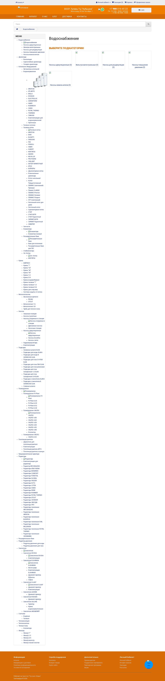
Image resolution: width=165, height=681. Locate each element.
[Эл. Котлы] (32, 256)
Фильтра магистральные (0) (87, 65)
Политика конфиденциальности (25, 665)
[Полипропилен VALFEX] (36, 414)
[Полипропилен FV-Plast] (36, 397)
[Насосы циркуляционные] (36, 334)
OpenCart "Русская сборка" (31, 676)
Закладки (123, 665)
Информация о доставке (22, 663)
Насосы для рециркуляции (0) (113, 66)
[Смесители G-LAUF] (35, 584)
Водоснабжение (29, 29)
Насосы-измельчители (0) (60, 85)
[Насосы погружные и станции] (36, 322)
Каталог (16, 660)
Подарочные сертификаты (93, 663)
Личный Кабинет (125, 660)
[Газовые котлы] (34, 130)
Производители (89, 660)
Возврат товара (54, 663)
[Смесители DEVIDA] (35, 555)
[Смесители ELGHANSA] (36, 564)
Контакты (52, 660)
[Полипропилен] (29, 391)
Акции (86, 667)
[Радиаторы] (28, 459)
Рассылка (123, 667)
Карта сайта (53, 665)
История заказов (125, 663)
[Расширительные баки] (36, 240)
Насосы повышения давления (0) (140, 66)
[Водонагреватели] (40, 80)
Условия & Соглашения (22, 667)
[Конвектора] (33, 231)
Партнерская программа (92, 665)
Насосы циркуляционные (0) (60, 65)
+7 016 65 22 (118, 9)
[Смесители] (28, 551)
